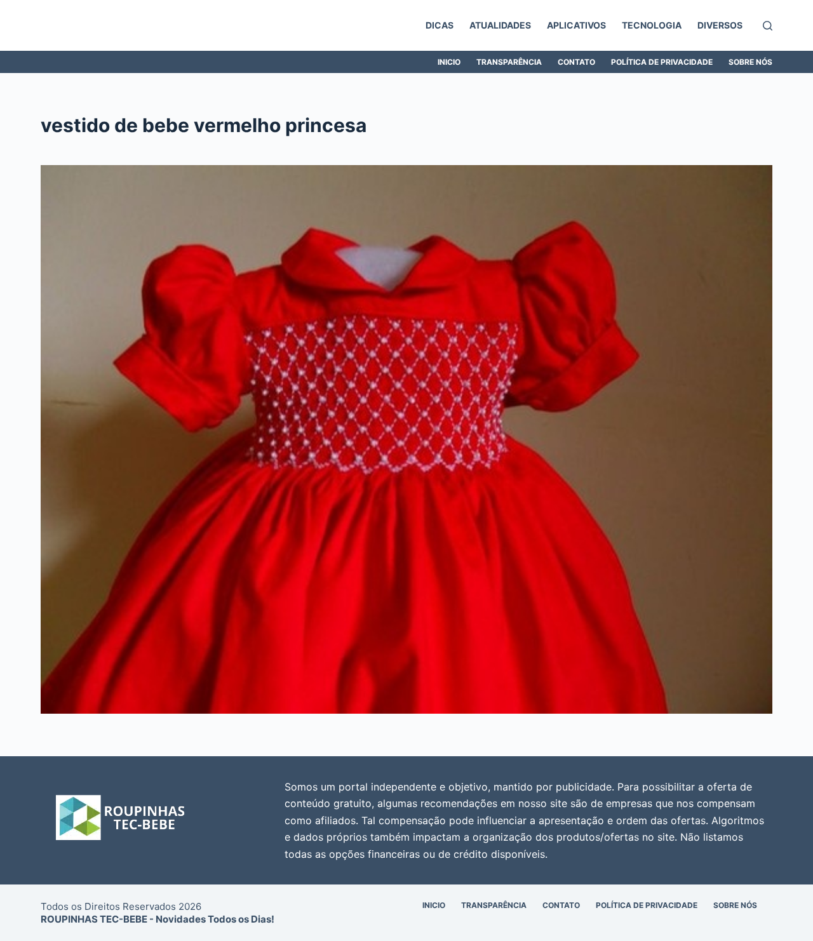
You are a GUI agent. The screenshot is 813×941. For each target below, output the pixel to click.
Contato (576, 62)
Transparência (509, 62)
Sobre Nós (750, 62)
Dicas (440, 25)
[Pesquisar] (767, 25)
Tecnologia (652, 25)
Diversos (719, 25)
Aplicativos (576, 25)
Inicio (449, 62)
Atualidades (500, 25)
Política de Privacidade (662, 62)
